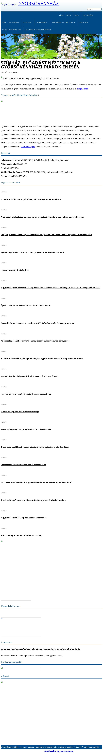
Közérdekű (27, 22)
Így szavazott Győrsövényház (15, 270)
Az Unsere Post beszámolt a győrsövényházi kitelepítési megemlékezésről (36, 482)
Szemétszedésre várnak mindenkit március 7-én (23, 464)
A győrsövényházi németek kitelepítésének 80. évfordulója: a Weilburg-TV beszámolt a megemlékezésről (50, 287)
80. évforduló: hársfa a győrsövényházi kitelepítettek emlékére (31, 199)
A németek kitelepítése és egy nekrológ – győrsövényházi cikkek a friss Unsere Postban (42, 217)
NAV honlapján (28, 146)
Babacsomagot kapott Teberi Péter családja (21, 535)
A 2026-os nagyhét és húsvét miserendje (20, 411)
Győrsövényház (38, 3)
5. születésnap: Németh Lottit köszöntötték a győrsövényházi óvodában (35, 447)
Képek (68, 15)
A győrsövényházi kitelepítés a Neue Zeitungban (24, 517)
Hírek (61, 15)
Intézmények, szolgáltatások (63, 22)
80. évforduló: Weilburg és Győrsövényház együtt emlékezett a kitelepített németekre (42, 358)
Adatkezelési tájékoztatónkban (58, 751)
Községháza (88, 15)
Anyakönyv (84, 22)
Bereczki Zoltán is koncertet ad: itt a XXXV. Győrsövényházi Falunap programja (37, 323)
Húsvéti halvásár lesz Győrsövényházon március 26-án (26, 394)
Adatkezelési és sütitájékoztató (38, 30)
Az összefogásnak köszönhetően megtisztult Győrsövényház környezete (35, 341)
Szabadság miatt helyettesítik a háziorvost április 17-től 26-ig (30, 376)
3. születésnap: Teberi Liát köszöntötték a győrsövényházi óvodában (33, 500)
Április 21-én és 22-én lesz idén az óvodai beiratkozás (26, 305)
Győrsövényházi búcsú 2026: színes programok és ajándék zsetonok (32, 252)
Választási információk (11, 30)
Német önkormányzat (11, 22)
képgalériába (82, 88)
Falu (77, 15)
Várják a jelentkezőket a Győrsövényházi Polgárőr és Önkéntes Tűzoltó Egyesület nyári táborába (46, 234)
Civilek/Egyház (41, 22)
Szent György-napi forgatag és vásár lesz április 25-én (26, 429)
